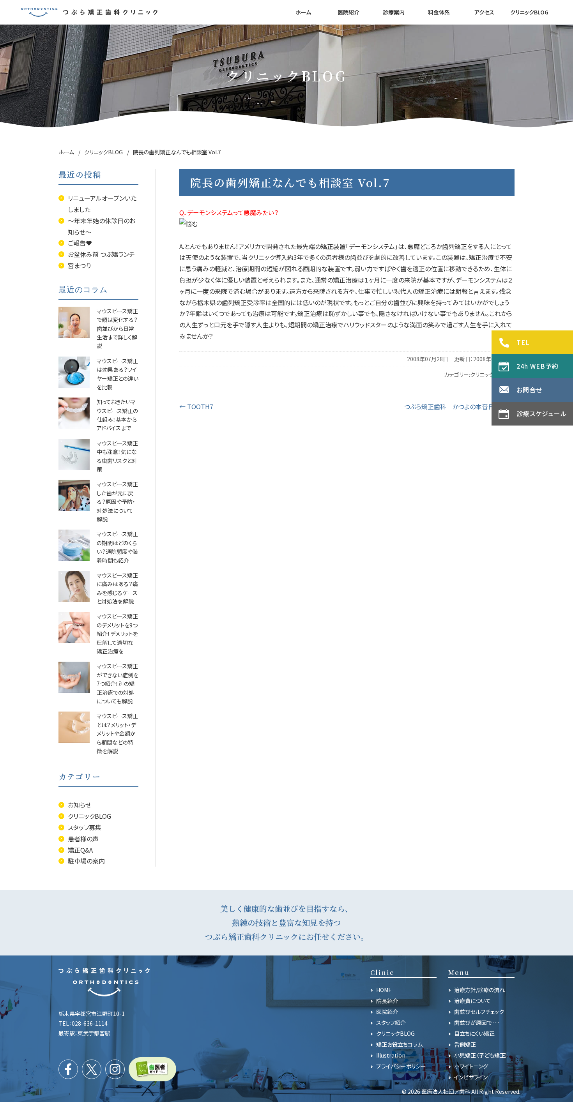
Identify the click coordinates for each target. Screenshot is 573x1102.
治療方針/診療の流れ (479, 990)
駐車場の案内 (86, 860)
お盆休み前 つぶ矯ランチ (101, 254)
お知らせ (79, 804)
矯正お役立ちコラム (399, 1044)
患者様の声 (83, 838)
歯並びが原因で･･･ (477, 1022)
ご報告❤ (80, 242)
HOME (384, 990)
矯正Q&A (80, 850)
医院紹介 (387, 1011)
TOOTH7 (196, 406)
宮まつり (79, 265)
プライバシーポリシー (401, 1066)
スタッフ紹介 (391, 1022)
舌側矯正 (465, 1044)
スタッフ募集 (84, 827)
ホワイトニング (471, 1066)
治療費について (472, 1001)
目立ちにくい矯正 (474, 1033)
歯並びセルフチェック (479, 1011)
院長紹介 (387, 1001)
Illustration (390, 1055)
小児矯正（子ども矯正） (481, 1055)
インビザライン (471, 1077)
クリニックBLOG (89, 816)
